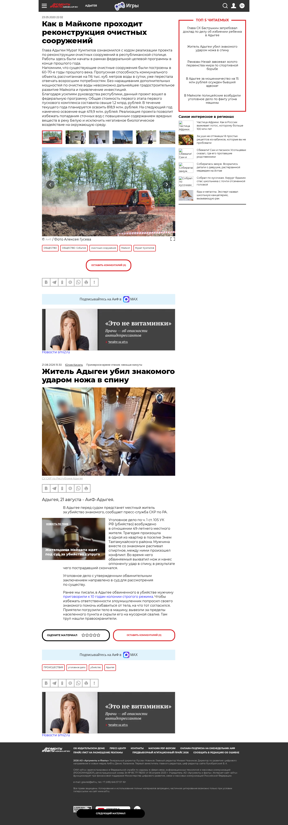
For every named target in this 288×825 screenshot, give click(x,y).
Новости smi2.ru (56, 352)
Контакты (137, 748)
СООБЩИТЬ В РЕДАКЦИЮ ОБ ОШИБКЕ (216, 752)
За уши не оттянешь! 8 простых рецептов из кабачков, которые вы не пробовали (221, 139)
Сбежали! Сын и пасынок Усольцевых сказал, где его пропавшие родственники (221, 153)
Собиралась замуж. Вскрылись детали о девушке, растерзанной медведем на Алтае (218, 167)
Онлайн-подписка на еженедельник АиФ (207, 748)
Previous (50, 184)
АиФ (48, 239)
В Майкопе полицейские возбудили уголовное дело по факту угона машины (212, 99)
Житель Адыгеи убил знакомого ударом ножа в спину (212, 48)
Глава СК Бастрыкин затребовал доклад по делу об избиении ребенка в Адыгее (212, 31)
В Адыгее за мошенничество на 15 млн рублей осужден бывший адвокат (212, 82)
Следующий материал (110, 813)
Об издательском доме (89, 748)
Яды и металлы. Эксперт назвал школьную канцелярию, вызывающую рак (217, 195)
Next (167, 184)
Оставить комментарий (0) (108, 265)
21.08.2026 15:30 (52, 364)
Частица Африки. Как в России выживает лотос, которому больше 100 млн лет (220, 125)
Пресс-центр (118, 748)
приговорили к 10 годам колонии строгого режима (108, 597)
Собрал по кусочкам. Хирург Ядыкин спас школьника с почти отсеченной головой (221, 181)
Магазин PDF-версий (161, 748)
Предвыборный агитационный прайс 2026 (160, 752)
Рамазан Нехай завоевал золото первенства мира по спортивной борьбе (212, 65)
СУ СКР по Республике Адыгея (62, 478)
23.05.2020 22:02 (52, 17)
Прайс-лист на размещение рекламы (98, 752)
